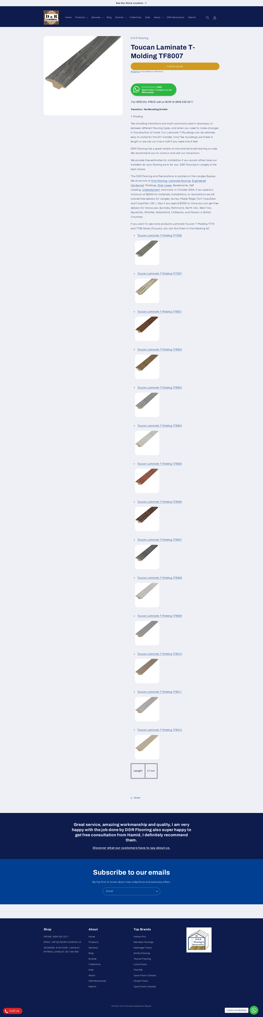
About (92, 975)
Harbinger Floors (143, 948)
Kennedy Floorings (144, 942)
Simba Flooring (142, 953)
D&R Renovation (97, 981)
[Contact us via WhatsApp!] (253, 1010)
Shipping (135, 72)
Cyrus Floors (140, 964)
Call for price (175, 66)
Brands (92, 959)
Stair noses (165, 185)
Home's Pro (140, 937)
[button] (81, 17)
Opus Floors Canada (145, 975)
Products (93, 942)
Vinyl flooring (159, 181)
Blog (91, 953)
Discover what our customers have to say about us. (131, 848)
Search (92, 986)
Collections (94, 964)
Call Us (14, 1010)
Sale (91, 970)
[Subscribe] (156, 891)
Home (92, 937)
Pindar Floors (141, 981)
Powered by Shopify (142, 1006)
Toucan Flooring (142, 959)
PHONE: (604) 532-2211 (56, 937)
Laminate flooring (180, 181)
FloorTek (138, 970)
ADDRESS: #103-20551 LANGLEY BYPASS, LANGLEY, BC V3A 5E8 (62, 950)
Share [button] (137, 798)
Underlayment (151, 190)
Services (93, 948)
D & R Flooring (125, 1006)
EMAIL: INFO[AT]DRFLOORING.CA (62, 942)
